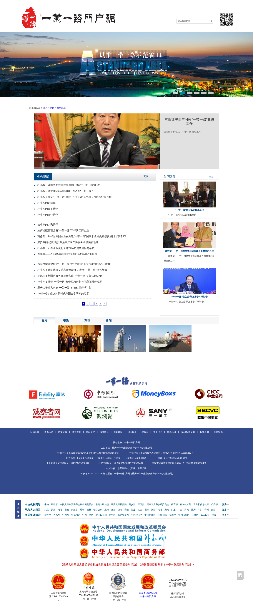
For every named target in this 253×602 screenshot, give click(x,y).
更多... (147, 176)
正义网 (195, 515)
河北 (60, 509)
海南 (186, 509)
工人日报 (205, 515)
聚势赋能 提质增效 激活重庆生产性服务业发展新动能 (68, 242)
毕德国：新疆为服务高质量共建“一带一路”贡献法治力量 (69, 275)
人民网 (56, 515)
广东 (173, 509)
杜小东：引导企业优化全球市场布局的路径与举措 (65, 248)
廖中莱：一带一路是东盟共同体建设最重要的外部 (189, 251)
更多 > (225, 504)
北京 (46, 509)
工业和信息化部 (201, 504)
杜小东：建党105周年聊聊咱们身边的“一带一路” (65, 191)
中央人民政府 (51, 504)
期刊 (87, 320)
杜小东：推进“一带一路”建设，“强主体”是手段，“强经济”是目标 (74, 197)
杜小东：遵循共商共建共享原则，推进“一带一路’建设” (68, 185)
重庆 (193, 509)
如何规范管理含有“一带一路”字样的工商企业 (63, 230)
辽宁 (82, 509)
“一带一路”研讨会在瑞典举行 (189, 210)
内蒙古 (74, 509)
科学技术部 (185, 504)
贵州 (206, 509)
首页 (45, 107)
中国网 (65, 515)
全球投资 (169, 176)
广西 (180, 509)
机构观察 (61, 107)
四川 (200, 509)
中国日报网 (101, 515)
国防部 (141, 504)
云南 (213, 509)
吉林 (89, 509)
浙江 (120, 509)
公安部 (214, 504)
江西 (140, 509)
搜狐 (214, 515)
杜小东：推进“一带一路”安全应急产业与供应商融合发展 (69, 281)
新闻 (52, 107)
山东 (146, 509)
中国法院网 (183, 515)
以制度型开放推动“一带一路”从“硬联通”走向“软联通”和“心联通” (74, 264)
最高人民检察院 (119, 504)
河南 (153, 509)
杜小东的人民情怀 (47, 224)
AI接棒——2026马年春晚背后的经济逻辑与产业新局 (67, 254)
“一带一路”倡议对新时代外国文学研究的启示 (63, 293)
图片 (44, 320)
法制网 (172, 515)
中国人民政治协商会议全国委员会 (76, 504)
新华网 (47, 515)
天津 (53, 509)
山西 (66, 509)
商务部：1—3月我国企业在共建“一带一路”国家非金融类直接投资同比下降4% (81, 236)
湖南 (166, 509)
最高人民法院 (102, 504)
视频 (66, 320)
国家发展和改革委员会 (158, 504)
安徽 (126, 509)
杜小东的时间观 (46, 203)
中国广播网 (87, 515)
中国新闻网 (150, 515)
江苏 (113, 509)
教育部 (174, 504)
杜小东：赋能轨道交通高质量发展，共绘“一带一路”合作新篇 (72, 270)
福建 (133, 509)
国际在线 (162, 515)
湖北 (160, 509)
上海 (106, 509)
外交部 (132, 504)
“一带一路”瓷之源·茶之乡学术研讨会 (189, 296)
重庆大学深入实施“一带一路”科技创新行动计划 (64, 287)
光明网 (112, 515)
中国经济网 (136, 515)
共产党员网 (123, 515)
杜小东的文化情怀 (47, 214)
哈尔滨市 (97, 509)
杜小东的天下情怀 (47, 208)
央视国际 (75, 515)
